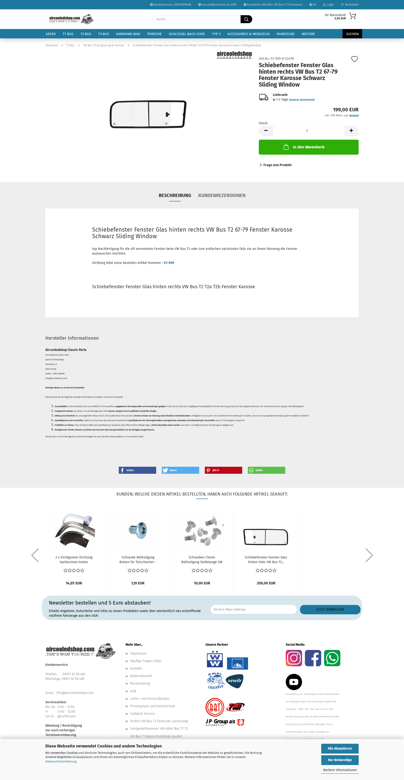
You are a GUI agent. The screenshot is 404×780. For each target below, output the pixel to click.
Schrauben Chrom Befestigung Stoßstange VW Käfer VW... (202, 560)
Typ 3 (216, 34)
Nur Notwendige (340, 760)
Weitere (308, 34)
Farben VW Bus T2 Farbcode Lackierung (159, 721)
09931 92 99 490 (74, 674)
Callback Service (142, 714)
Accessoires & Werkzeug (248, 34)
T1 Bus (68, 34)
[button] (266, 131)
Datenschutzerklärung (60, 761)
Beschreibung (175, 195)
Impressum (138, 654)
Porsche (154, 34)
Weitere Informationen (340, 770)
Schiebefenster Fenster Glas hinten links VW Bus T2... (266, 559)
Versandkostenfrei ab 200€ (219, 4)
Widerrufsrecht (141, 676)
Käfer (51, 34)
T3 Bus (103, 34)
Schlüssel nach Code (187, 34)
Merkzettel (351, 4)
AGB (133, 691)
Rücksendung (140, 683)
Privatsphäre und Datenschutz (152, 706)
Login (330, 4)
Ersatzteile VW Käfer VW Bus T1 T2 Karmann (274, 4)
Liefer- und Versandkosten (150, 699)
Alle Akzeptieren (340, 749)
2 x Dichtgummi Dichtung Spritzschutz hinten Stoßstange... (73, 560)
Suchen (352, 34)
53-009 (169, 263)
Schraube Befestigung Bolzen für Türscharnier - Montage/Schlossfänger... (138, 560)
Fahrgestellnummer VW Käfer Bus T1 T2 (159, 729)
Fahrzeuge (286, 34)
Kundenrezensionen (221, 195)
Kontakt (136, 669)
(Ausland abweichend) (302, 99)
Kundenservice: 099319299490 (172, 4)
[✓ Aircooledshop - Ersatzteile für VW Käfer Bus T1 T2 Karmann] (71, 19)
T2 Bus (85, 34)
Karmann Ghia (128, 34)
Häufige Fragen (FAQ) (145, 661)
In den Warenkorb (309, 147)
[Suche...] (246, 19)
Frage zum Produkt (277, 165)
